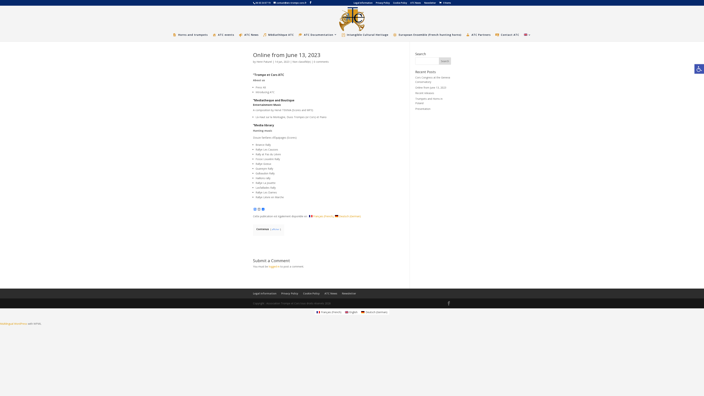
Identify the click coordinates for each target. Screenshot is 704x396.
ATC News (415, 3)
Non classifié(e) (301, 61)
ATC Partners (481, 34)
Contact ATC (510, 34)
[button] (699, 69)
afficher (275, 229)
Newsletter (430, 3)
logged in (274, 266)
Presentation (422, 109)
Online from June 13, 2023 (430, 87)
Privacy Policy (383, 3)
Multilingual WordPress (13, 323)
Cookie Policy (400, 3)
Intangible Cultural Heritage (367, 34)
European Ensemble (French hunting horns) (430, 34)
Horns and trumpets (193, 34)
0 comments (321, 61)
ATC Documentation (318, 34)
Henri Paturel (264, 61)
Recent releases (424, 93)
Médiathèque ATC (281, 35)
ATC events (226, 34)
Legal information (363, 3)
